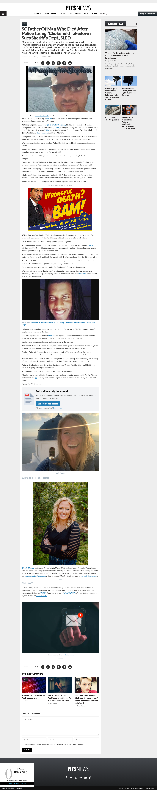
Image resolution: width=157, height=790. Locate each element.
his (36, 377)
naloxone (82, 273)
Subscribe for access (48, 403)
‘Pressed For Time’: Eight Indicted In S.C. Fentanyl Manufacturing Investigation (119, 55)
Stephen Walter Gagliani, (55, 124)
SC (71, 14)
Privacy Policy (150, 788)
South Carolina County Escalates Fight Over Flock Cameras (129, 91)
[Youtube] (82, 777)
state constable (42, 132)
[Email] (86, 777)
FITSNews (27, 701)
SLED (46, 130)
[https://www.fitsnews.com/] (78, 8)
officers (51, 335)
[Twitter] (72, 777)
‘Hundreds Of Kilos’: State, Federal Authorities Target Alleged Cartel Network (128, 123)
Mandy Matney (28, 57)
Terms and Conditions (137, 788)
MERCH (94, 14)
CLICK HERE (69, 593)
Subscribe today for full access (17, 780)
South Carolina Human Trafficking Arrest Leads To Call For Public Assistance (59, 698)
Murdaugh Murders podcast (35, 576)
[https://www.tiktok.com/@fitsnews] (90, 777)
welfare (49, 118)
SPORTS (78, 14)
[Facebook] (67, 777)
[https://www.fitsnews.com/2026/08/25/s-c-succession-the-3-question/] (113, 110)
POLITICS (63, 14)
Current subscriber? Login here (17, 783)
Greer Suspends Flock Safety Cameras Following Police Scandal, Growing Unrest (112, 93)
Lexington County (42, 115)
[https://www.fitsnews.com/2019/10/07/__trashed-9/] (60, 685)
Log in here (57, 408)
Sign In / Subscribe (148, 14)
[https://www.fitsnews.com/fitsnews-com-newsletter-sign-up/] (60, 627)
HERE (43, 593)
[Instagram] (77, 777)
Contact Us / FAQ (124, 788)
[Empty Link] (135, 24)
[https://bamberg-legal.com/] (60, 230)
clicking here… (69, 655)
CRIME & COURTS (50, 14)
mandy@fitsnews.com (89, 576)
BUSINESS (37, 14)
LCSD (56, 127)
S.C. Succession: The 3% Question (112, 119)
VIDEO (86, 14)
